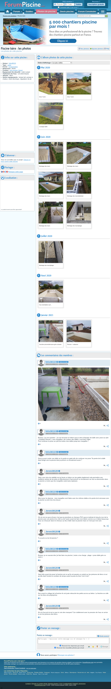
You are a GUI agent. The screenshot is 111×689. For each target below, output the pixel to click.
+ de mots (44, 674)
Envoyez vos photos (65, 655)
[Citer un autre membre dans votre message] (97, 646)
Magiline (92, 672)
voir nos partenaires (31, 668)
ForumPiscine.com (87, 662)
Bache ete (15, 672)
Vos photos (85, 49)
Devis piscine (67, 11)
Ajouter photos (97, 49)
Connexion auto (64, 7)
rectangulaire (13, 67)
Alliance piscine (8, 672)
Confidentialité (67, 683)
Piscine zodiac (21, 674)
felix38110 (12, 63)
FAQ (107, 49)
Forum (17, 11)
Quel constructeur (9, 668)
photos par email (70, 648)
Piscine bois (30, 672)
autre (9, 65)
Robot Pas (29, 674)
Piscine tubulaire (13, 674)
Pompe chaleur (39, 672)
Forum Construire (87, 11)
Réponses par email (73, 646)
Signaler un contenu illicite (39, 683)
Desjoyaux (47, 672)
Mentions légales (53, 683)
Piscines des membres (9, 16)
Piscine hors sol (82, 672)
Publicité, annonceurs (79, 683)
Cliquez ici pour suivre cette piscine (15, 160)
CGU (60, 683)
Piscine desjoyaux (55, 672)
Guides (29, 11)
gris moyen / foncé (16, 70)
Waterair (35, 674)
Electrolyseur (73, 672)
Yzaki (39, 674)
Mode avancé (104, 636)
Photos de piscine (47, 11)
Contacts (28, 683)
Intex (88, 672)
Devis (62, 672)
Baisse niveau (22, 672)
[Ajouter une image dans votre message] (89, 646)
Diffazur (67, 672)
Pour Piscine (98, 672)
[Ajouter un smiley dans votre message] (93, 646)
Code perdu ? (74, 7)
